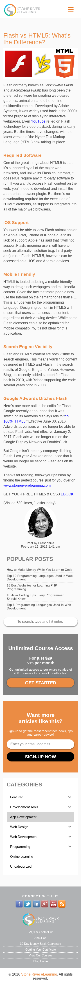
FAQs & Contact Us (41, 932)
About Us (40, 938)
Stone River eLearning (39, 974)
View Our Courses (40, 955)
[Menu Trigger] (71, 9)
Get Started (40, 682)
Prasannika (46, 543)
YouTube (38, 121)
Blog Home (40, 961)
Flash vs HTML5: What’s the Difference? (37, 39)
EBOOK (67, 494)
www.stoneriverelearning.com (27, 485)
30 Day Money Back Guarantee (40, 943)
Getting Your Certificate (40, 949)
